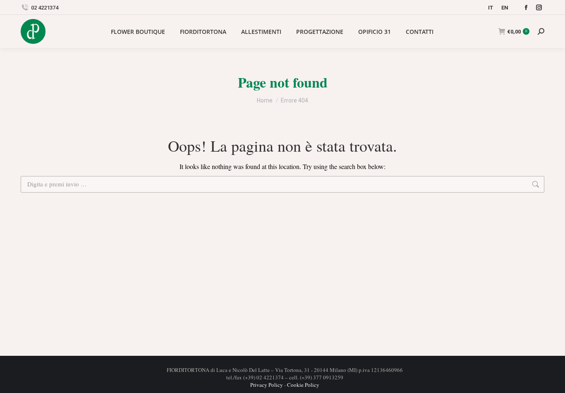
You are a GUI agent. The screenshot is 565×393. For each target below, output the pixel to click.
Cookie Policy (303, 384)
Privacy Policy (266, 384)
